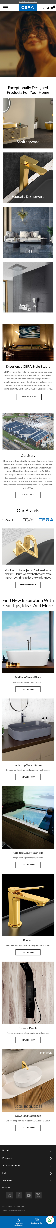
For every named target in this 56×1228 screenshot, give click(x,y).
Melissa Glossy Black (28, 677)
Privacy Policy (12, 1210)
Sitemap (4, 1210)
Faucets (28, 940)
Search (43, 8)
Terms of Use (21, 1210)
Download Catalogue (28, 1115)
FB (19, 1195)
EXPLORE (28, 130)
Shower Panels (28, 1028)
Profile (48, 8)
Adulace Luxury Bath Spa (28, 852)
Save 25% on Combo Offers (28, 2)
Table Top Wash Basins (28, 765)
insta (9, 1195)
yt (29, 1195)
